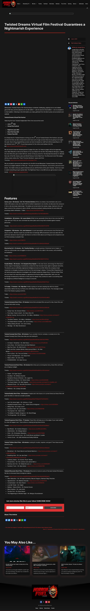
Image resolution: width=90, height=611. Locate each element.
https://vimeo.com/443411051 (18, 294)
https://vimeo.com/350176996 (36, 433)
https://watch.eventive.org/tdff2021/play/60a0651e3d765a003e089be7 (29, 425)
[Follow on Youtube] (49, 602)
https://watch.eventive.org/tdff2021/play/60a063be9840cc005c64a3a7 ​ (29, 370)
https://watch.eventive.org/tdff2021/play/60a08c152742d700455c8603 (30, 297)
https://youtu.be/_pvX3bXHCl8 (38, 480)
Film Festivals (74, 43)
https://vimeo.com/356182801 (41, 464)
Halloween (81, 3)
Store (86, 3)
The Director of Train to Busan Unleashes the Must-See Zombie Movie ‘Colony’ (77, 133)
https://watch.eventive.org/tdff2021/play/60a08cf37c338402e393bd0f (29, 243)
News (18, 3)
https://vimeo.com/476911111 (17, 240)
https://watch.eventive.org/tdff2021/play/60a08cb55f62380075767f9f (29, 226)
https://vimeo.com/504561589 (39, 380)
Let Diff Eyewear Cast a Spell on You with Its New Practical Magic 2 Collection (78, 193)
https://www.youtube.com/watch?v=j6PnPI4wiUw (25, 351)
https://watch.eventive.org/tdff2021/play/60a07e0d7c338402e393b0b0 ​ (29, 448)
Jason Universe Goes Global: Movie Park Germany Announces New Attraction (78, 153)
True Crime (63, 3)
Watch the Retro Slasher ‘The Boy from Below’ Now (77, 125)
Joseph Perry (81, 47)
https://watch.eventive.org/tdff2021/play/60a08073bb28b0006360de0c (29, 476)
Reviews (57, 3)
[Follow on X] (44, 602)
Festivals (46, 3)
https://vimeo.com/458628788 (35, 408)
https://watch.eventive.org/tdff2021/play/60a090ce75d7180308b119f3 (28, 213)
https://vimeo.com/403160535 (35, 483)
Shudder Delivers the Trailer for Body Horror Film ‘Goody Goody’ (78, 107)
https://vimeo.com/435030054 (49, 404)
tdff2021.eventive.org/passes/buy (18, 172)
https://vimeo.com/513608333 (17, 255)
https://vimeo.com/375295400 (39, 343)
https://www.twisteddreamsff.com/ (16, 146)
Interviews (51, 3)
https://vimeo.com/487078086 (36, 353)
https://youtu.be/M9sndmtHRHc (37, 429)
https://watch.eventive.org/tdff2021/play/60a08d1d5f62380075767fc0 (29, 259)
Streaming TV (26, 3)
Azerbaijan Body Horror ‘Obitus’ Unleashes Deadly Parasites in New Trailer (77, 183)
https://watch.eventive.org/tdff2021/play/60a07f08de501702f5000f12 (28, 399)
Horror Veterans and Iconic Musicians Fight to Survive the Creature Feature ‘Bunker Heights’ (77, 163)
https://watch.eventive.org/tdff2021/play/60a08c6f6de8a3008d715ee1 (29, 282)
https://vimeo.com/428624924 (42, 321)
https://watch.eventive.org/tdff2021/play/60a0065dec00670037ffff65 (29, 339)
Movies (33, 3)
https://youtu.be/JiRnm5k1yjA (40, 319)
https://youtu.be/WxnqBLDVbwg (36, 347)
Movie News (47, 608)
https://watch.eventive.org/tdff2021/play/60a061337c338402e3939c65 (29, 307)
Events (52, 608)
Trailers (40, 3)
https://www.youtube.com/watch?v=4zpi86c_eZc (43, 382)
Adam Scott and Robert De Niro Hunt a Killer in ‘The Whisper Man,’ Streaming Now (78, 143)
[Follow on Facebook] (41, 602)
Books (74, 3)
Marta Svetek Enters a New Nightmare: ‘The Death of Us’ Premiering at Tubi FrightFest (78, 174)
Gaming (69, 3)
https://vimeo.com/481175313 (35, 311)
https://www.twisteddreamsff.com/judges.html (23, 160)
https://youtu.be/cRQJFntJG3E (35, 210)
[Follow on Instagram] (46, 602)
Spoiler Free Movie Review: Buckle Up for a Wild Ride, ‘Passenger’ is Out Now (78, 116)
